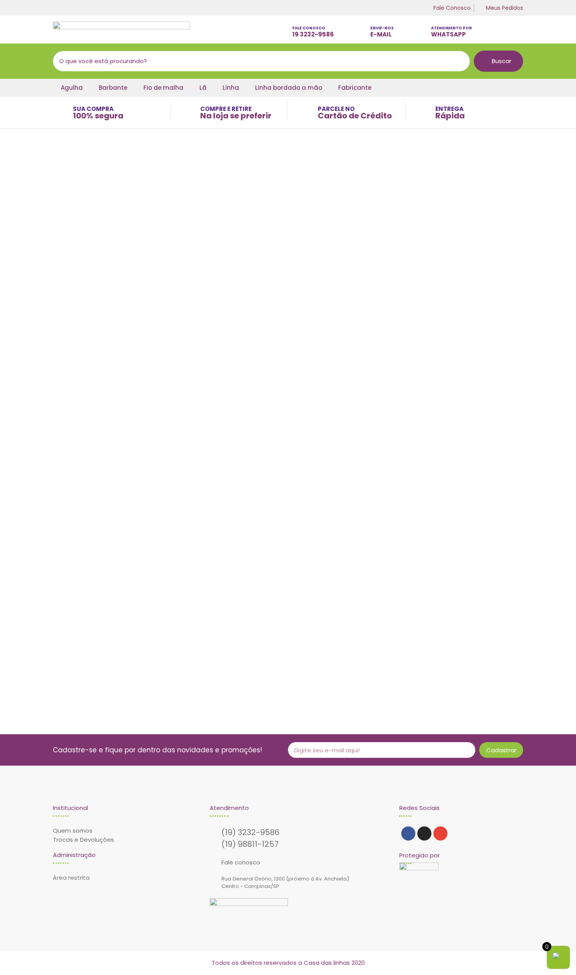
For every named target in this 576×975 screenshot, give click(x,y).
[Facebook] (408, 833)
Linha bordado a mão (288, 88)
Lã (202, 88)
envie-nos (382, 28)
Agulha (72, 88)
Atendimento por (451, 28)
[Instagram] (424, 833)
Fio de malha (163, 88)
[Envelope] (440, 833)
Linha (231, 88)
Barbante (113, 88)
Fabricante (354, 88)
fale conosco (308, 28)
